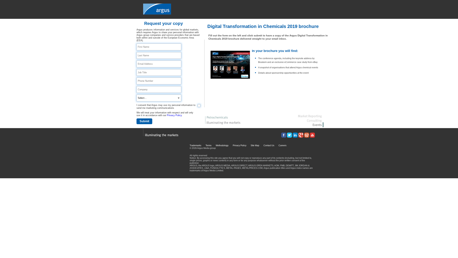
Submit (144, 121)
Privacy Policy (174, 115)
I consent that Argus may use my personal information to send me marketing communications (166, 106)
